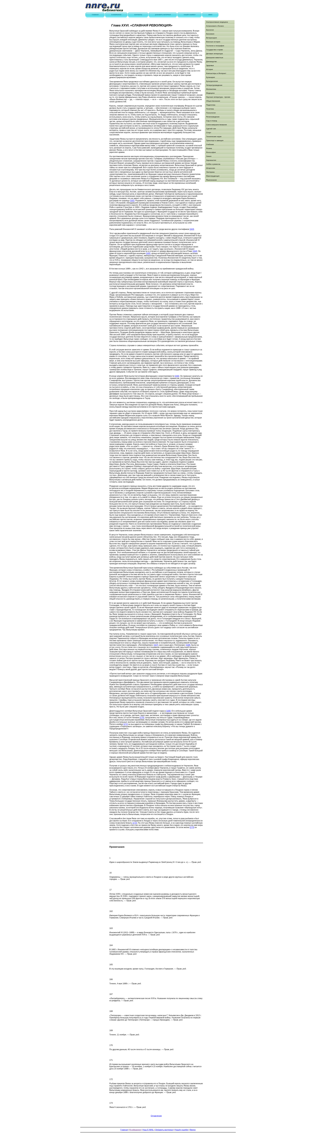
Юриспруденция (212, 176)
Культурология (212, 81)
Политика (210, 109)
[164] (195, 251)
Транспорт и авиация (214, 140)
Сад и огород (211, 121)
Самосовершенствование (216, 125)
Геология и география (215, 46)
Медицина (210, 93)
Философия (211, 152)
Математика (211, 89)
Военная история (213, 42)
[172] (135, 823)
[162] (132, 201)
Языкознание (211, 180)
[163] (192, 229)
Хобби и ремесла (213, 164)
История (209, 69)
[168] (188, 645)
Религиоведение (212, 117)
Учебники (210, 144)
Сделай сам (211, 129)
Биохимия (210, 34)
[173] (192, 827)
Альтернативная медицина (217, 22)
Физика (209, 148)
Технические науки (213, 136)
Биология (210, 30)
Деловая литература (214, 54)
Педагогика (210, 105)
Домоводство (211, 61)
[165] (148, 253)
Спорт (208, 133)
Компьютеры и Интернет (216, 73)
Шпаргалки (210, 168)
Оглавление (156, 1116)
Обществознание (213, 101)
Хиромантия (211, 160)
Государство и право (214, 50)
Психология (211, 113)
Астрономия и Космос (215, 26)
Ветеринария (211, 38)
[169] (168, 711)
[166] (177, 376)
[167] (156, 645)
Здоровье (210, 65)
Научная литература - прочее (218, 97)
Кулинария (210, 77)
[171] (125, 724)
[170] (142, 717)
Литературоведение (214, 85)
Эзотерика (210, 172)
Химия (208, 156)
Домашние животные (214, 57)
